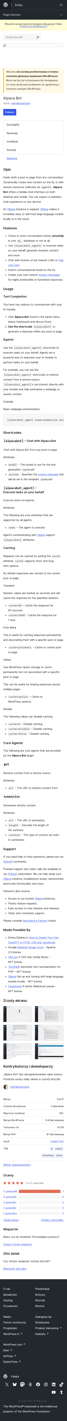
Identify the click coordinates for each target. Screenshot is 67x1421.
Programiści (10, 1328)
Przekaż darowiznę (48, 1328)
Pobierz (9, 112)
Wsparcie (12, 158)
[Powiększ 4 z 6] (59, 1029)
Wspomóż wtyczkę (14, 1268)
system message (48, 474)
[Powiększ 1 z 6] (27, 1010)
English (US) (57, 1141)
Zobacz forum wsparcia (17, 1244)
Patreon (12, 873)
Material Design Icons (31, 947)
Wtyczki (40, 1300)
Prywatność (10, 1306)
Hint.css (13, 957)
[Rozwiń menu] (62, 5)
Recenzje (12, 133)
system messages (49, 274)
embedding (48, 1155)
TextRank (14, 966)
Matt (7, 1350)
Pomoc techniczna (14, 1322)
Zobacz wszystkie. (52, 1220)
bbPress (9, 1356)
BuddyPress (12, 1361)
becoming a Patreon (35, 920)
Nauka (7, 1316)
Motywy (40, 1294)
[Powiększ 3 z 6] (27, 1029)
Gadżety (42, 1334)
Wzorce (39, 1306)
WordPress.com (14, 1344)
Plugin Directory (11, 14)
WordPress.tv (13, 1334)
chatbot (58, 1149)
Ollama (11, 209)
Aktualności (10, 1294)
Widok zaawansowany (17, 1164)
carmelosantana (20, 103)
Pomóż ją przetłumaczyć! (33, 26)
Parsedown (15, 986)
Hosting (8, 1300)
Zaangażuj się (43, 1316)
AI (52, 1149)
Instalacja (12, 141)
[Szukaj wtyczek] (37, 37)
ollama (59, 1155)
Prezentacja (42, 1288)
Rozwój (11, 150)
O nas (6, 1288)
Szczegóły (13, 124)
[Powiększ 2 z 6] (59, 1010)
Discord (8, 861)
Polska (15, 1376)
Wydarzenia (42, 1322)
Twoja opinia (10, 1220)
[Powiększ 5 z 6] (27, 1047)
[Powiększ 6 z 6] (59, 1047)
